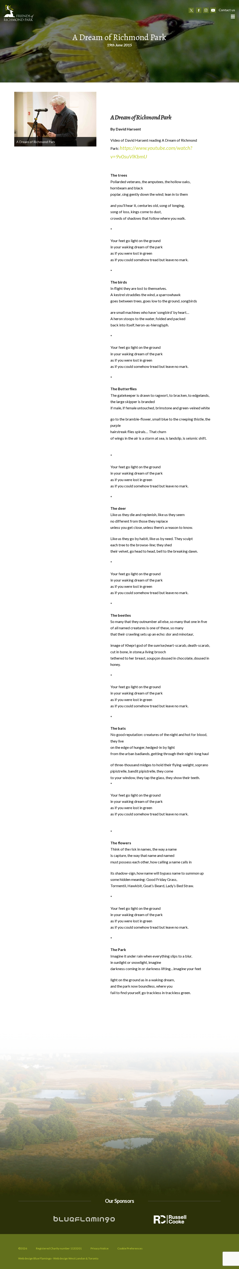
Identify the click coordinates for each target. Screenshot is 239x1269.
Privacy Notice (100, 1248)
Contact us (227, 10)
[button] (232, 16)
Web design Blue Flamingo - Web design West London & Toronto (58, 1258)
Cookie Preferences (130, 1248)
